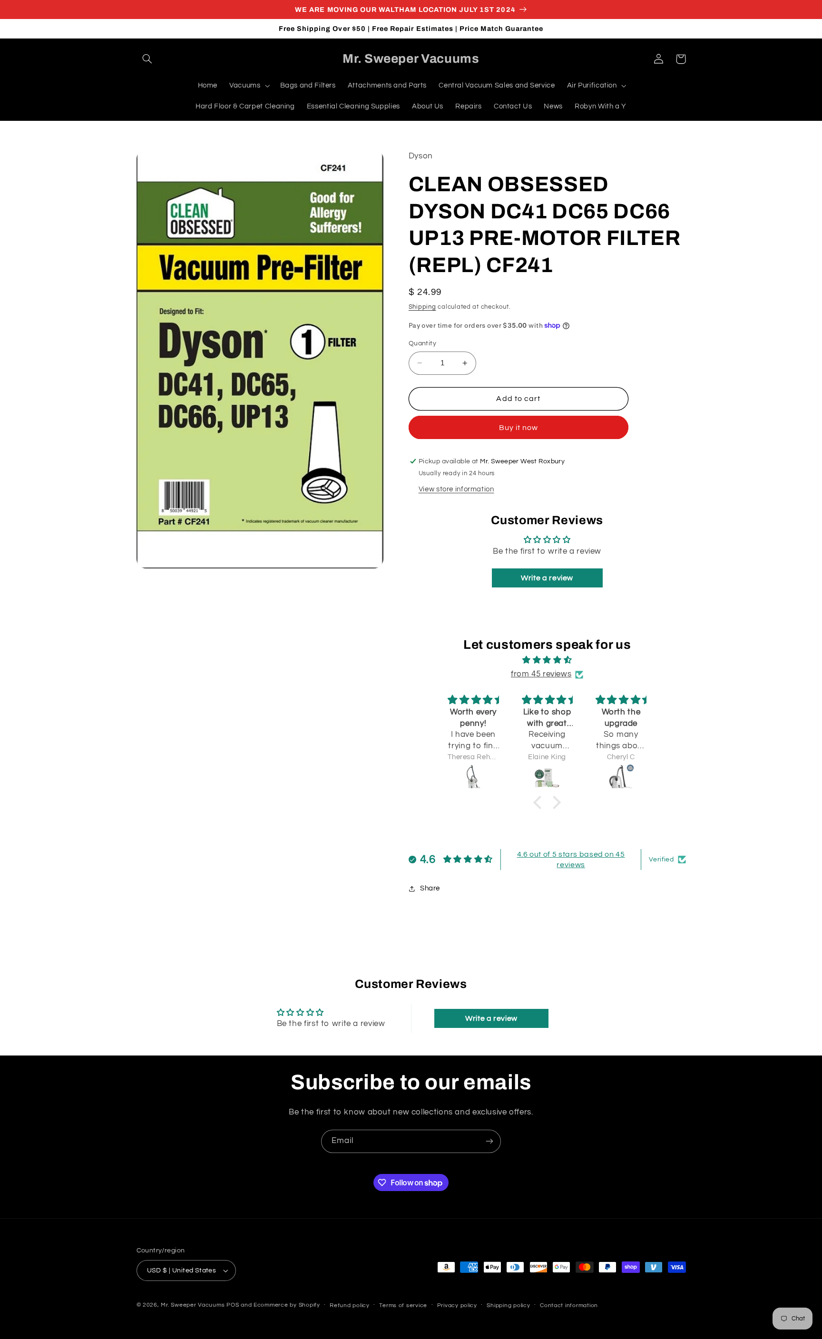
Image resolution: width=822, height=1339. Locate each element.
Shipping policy (508, 1305)
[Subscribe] (489, 1141)
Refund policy (350, 1305)
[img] (547, 660)
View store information (456, 489)
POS (232, 1305)
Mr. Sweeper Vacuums (193, 1305)
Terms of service (403, 1305)
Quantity (422, 343)
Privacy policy (457, 1305)
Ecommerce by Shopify (287, 1305)
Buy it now (518, 427)
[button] (147, 59)
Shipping (422, 307)
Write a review (547, 578)
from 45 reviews (541, 674)
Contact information (569, 1305)
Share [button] (430, 888)
